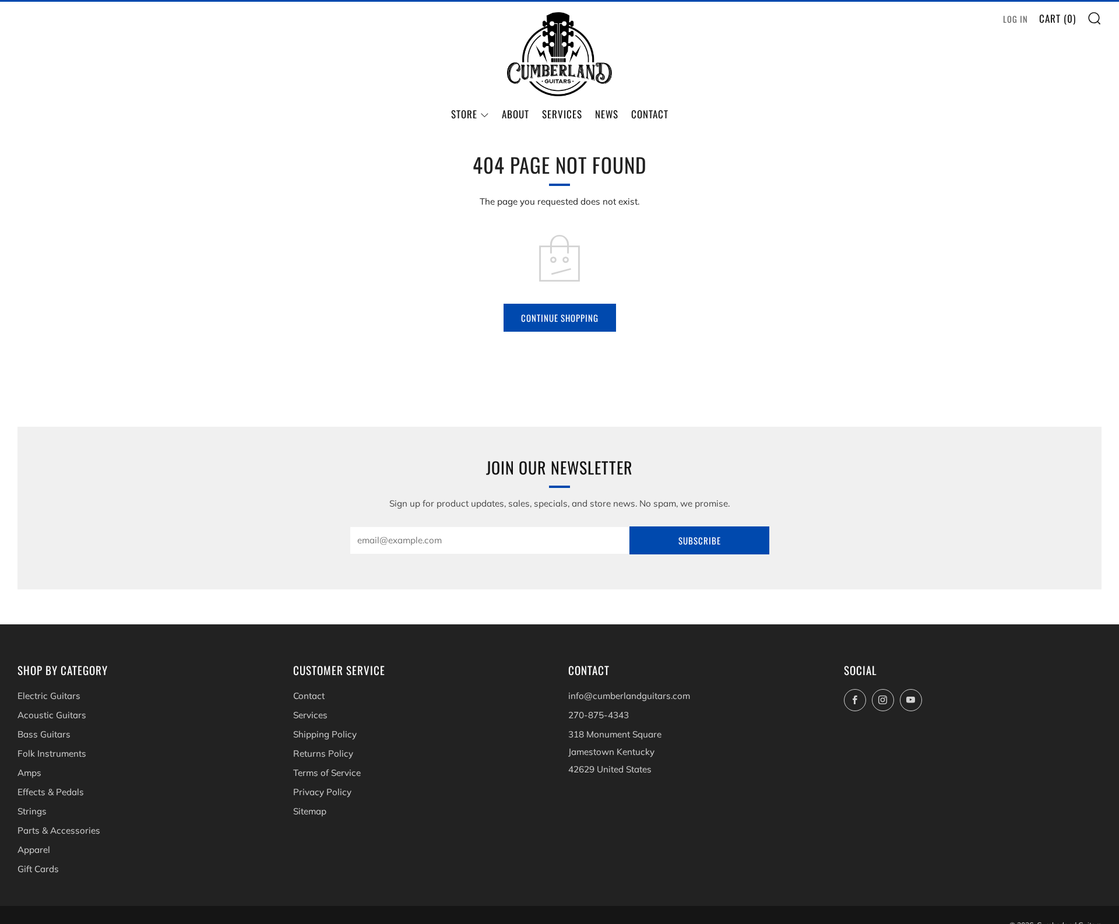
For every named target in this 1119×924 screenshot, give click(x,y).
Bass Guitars (44, 734)
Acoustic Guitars (51, 715)
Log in (1015, 19)
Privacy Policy (322, 791)
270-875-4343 (598, 715)
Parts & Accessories (58, 830)
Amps (29, 772)
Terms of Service (327, 772)
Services (562, 114)
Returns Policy (323, 753)
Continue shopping (560, 317)
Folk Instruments (51, 753)
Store (464, 114)
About (515, 114)
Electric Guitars (48, 695)
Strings (32, 811)
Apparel (33, 849)
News (606, 114)
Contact (649, 114)
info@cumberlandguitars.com (629, 695)
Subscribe (699, 540)
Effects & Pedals (50, 791)
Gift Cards (38, 868)
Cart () (1057, 18)
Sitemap (309, 811)
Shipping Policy (325, 734)
